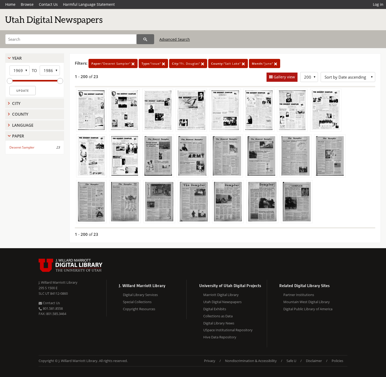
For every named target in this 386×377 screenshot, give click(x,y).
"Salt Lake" (226, 63)
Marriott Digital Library (221, 294)
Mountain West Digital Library (306, 301)
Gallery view (284, 76)
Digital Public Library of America (307, 309)
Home (10, 4)
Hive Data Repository (219, 337)
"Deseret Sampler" (111, 63)
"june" (263, 63)
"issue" (152, 63)
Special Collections (137, 301)
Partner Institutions (298, 294)
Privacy (209, 360)
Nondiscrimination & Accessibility (251, 360)
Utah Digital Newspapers (222, 301)
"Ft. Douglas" (186, 63)
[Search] (145, 39)
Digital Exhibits (214, 309)
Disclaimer (314, 360)
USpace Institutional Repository (228, 330)
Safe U (291, 360)
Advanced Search (174, 39)
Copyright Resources (139, 309)
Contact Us (48, 4)
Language (22, 125)
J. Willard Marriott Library (58, 282)
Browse (27, 4)
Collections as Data (218, 316)
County (20, 114)
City (16, 103)
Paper (18, 136)
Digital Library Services (140, 294)
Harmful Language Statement (89, 4)
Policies (337, 360)
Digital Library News (218, 323)
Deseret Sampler (21, 147)
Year (17, 58)
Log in (378, 4)
